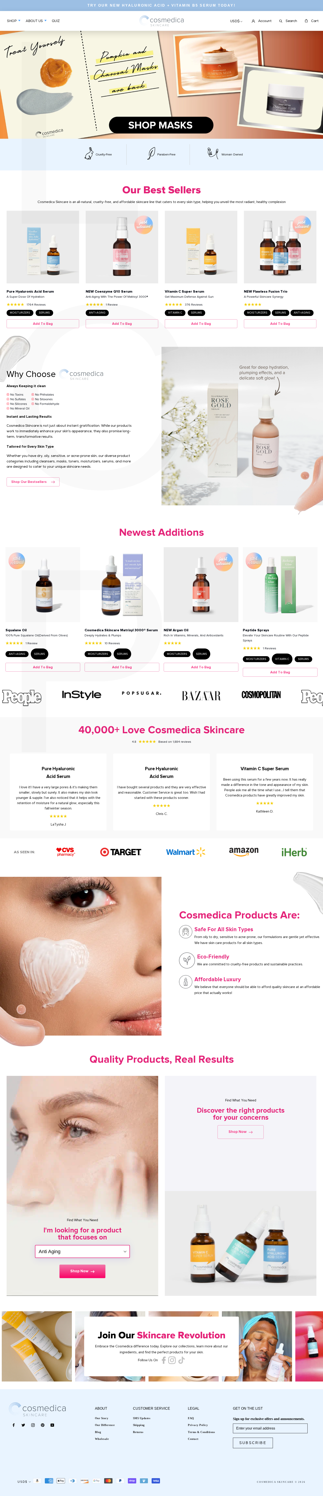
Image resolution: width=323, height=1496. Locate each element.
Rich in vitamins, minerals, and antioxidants (193, 635)
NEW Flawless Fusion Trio (265, 291)
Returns (138, 1432)
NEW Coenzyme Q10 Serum (109, 291)
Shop (12, 21)
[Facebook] (13, 1425)
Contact (193, 1439)
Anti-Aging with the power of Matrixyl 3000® (117, 296)
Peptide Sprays (256, 630)
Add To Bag (43, 323)
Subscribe (253, 1443)
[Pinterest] (42, 1425)
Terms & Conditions (201, 1432)
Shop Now (79, 1271)
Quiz (56, 25)
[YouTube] (52, 1425)
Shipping (139, 1425)
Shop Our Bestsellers (29, 482)
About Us (35, 21)
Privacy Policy (198, 1425)
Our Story (102, 1418)
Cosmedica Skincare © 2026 (281, 1482)
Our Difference (105, 1425)
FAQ (191, 1418)
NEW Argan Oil (176, 630)
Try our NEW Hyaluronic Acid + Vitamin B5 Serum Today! (161, 5)
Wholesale (102, 1439)
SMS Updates (142, 1418)
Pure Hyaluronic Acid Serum (30, 291)
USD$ (235, 21)
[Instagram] (33, 1425)
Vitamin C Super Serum (184, 291)
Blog (98, 1432)
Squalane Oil (16, 630)
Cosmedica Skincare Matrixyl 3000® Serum (121, 630)
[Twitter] (23, 1425)
